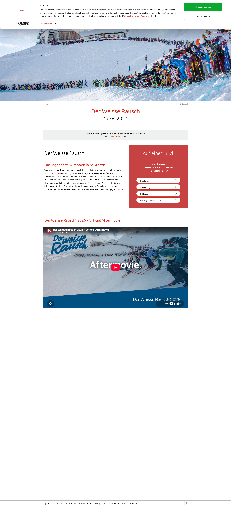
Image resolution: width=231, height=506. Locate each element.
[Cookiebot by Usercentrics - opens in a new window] (22, 24)
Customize (202, 16)
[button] (158, 180)
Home (45, 103)
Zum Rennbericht (115, 136)
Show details (46, 23)
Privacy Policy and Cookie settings (139, 16)
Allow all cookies (203, 7)
